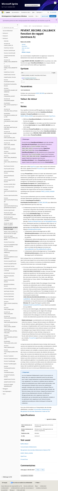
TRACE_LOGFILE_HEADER (47, 191)
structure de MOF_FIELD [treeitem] (9, 184)
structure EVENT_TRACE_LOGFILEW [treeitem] (10, 152)
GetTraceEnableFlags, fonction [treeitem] (9, 172)
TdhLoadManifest (29, 249)
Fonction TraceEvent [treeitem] (8, 356)
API (30, 26)
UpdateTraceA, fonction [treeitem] (9, 379)
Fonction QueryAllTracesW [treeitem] (10, 263)
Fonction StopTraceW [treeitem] (9, 299)
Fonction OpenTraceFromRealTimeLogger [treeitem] (11, 199)
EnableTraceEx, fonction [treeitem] (9, 74)
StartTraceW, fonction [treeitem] (9, 294)
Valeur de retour (25, 48)
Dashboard (53, 16)
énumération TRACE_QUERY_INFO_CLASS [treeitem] (10, 342)
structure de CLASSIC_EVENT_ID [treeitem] (8, 44)
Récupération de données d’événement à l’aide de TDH (35, 411)
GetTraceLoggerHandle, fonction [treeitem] (9, 180)
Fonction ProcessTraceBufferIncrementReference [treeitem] (11, 256)
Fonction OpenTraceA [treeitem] (9, 186)
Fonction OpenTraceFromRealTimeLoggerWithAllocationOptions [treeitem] (11, 205)
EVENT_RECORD (40, 93)
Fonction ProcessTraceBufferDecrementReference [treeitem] (10, 250)
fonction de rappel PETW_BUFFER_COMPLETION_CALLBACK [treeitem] (10, 218)
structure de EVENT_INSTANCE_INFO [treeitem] (9, 136)
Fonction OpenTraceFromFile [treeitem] (10, 195)
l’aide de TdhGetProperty (35, 221)
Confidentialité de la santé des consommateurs (22, 488)
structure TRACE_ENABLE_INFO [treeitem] (9, 308)
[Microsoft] (3, 12)
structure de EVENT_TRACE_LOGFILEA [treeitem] (9, 148)
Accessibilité (4, 490)
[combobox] (10, 27)
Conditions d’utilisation (41, 488)
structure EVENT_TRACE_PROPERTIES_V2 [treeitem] (11, 161)
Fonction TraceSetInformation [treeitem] (9, 371)
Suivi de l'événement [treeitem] (8, 30)
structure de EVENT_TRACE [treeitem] (10, 140)
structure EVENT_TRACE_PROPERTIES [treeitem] (10, 156)
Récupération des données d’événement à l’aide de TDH (35, 450)
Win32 (25, 26)
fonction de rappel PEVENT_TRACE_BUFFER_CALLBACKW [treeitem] (11, 237)
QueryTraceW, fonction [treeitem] (9, 273)
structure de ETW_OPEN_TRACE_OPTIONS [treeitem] (10, 110)
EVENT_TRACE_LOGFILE (27, 116)
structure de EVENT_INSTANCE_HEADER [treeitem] (10, 132)
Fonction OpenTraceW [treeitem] (9, 210)
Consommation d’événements (41, 409)
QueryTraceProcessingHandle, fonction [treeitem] (10, 269)
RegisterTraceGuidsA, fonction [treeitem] (9, 276)
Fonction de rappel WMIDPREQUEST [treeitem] (8, 385)
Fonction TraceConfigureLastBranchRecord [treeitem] (11, 351)
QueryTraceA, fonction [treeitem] (9, 266)
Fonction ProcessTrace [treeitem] (9, 242)
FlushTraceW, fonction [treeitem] (9, 168)
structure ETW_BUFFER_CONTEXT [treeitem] (9, 95)
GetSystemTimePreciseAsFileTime (32, 305)
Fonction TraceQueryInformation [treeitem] (9, 367)
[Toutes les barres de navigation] (22, 26)
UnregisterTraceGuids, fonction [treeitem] (9, 375)
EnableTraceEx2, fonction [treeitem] (10, 77)
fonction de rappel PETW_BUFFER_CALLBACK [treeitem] (10, 213)
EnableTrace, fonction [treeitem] (9, 72)
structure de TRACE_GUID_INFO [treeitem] (8, 312)
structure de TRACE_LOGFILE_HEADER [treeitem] (10, 325)
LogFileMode (26, 299)
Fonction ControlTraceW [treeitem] (9, 53)
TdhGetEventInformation (34, 229)
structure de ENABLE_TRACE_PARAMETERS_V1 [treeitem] (10, 67)
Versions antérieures (28, 486)
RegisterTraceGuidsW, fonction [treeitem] (9, 281)
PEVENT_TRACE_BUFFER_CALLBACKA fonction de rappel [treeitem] (11, 232)
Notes (23, 50)
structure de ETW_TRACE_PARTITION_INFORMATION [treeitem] (10, 127)
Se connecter (53, 12)
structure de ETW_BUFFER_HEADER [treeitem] (9, 99)
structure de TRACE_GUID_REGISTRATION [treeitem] (10, 321)
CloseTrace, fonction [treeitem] (9, 48)
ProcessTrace (40, 168)
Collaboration (43, 486)
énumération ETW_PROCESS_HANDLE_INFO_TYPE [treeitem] (10, 115)
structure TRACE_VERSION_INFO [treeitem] (9, 346)
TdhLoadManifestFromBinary (43, 249)
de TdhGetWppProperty (50, 221)
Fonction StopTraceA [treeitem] (9, 296)
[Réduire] (17, 25)
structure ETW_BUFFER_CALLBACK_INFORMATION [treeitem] (10, 90)
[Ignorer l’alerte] (55, 3)
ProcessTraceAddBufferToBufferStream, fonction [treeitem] (11, 245)
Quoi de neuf (45, 16)
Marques (12, 490)
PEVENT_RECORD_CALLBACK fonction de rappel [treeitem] (11, 228)
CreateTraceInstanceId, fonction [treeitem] (9, 56)
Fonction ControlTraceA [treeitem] (9, 50)
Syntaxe (23, 44)
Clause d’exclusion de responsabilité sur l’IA (11, 486)
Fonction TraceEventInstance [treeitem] (11, 358)
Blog (36, 486)
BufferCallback (24, 444)
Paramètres (24, 46)
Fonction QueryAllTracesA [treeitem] (10, 261)
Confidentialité (4, 488)
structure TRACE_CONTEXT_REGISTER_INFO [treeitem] (11, 303)
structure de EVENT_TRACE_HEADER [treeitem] (9, 143)
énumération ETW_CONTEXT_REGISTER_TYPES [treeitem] (10, 104)
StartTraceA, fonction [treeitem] (9, 291)
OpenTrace (52, 116)
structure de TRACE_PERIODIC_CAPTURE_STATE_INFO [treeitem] (10, 331)
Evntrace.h (46, 26)
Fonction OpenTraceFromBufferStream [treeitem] (10, 191)
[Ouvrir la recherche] (48, 12)
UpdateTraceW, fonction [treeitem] (9, 382)
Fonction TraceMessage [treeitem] (9, 361)
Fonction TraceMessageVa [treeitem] (10, 363)
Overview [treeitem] (6, 41)
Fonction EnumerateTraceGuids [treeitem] (9, 80)
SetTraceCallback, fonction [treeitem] (10, 288)
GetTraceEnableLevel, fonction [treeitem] (9, 176)
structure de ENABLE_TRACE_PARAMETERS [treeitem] (10, 61)
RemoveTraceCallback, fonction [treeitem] (9, 285)
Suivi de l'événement (37, 26)
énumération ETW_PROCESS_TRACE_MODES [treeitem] (11, 121)
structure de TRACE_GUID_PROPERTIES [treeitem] (10, 317)
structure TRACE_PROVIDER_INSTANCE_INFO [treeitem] (10, 337)
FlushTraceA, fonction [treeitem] (9, 166)
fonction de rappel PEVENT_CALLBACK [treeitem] (8, 224)
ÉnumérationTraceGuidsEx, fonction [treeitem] (10, 85)
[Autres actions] (55, 26)
